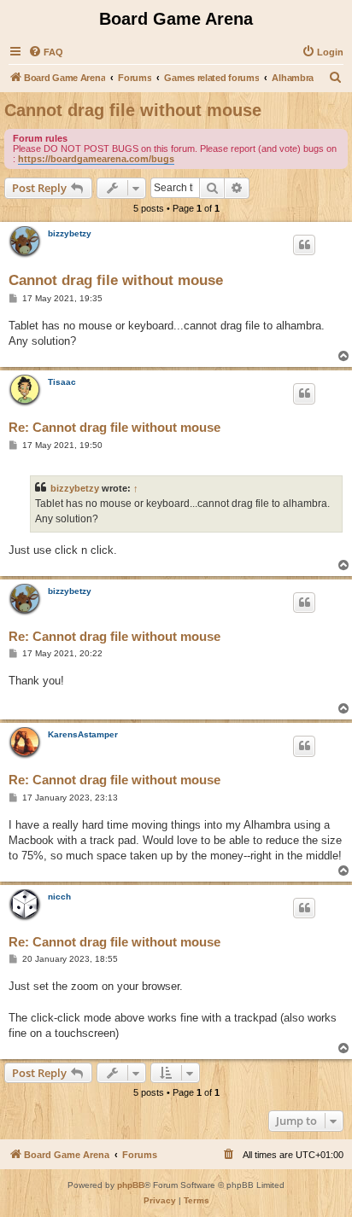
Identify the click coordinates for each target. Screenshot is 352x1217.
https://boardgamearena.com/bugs (96, 159)
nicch (59, 896)
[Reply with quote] (304, 245)
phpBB (130, 1185)
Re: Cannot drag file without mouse (114, 427)
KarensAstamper (83, 734)
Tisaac (62, 382)
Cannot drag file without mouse (132, 110)
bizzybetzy (69, 233)
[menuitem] (45, 52)
